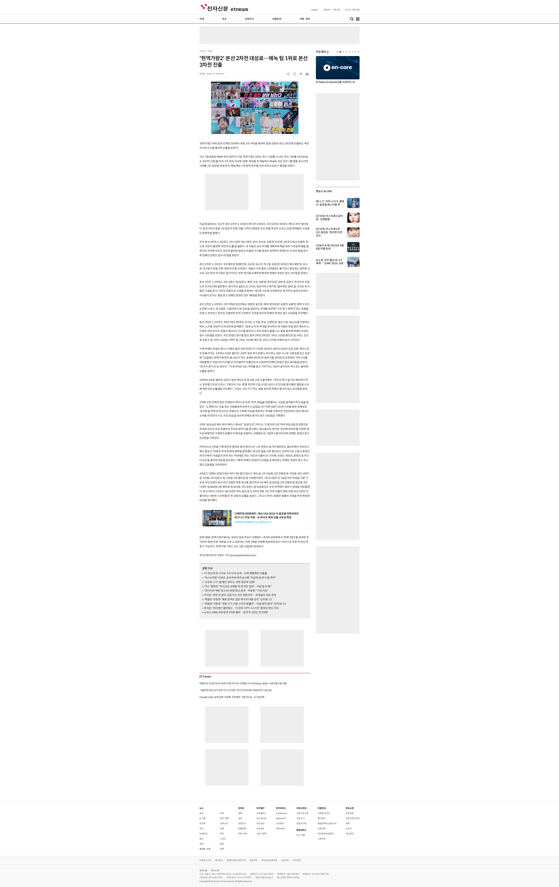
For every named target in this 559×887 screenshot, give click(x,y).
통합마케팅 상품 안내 (327, 823)
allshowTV (281, 818)
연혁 (348, 823)
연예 (201, 19)
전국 (222, 833)
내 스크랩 (300, 835)
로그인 (348, 9)
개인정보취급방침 (326, 833)
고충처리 (322, 838)
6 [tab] (352, 52)
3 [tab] (343, 52)
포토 (224, 19)
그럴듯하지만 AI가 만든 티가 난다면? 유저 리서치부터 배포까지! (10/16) (235, 690)
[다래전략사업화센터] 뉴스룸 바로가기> (253, 522)
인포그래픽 (261, 833)
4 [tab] (346, 52)
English (314, 9)
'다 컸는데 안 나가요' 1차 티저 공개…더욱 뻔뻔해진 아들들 (235, 573)
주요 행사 (322, 51)
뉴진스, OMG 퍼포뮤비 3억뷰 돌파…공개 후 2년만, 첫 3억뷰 (236, 612)
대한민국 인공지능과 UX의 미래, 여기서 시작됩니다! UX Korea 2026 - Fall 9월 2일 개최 (243, 683)
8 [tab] (358, 52)
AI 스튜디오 (261, 818)
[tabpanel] (338, 70)
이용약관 (322, 828)
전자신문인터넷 (353, 818)
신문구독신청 (302, 813)
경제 (201, 843)
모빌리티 (203, 833)
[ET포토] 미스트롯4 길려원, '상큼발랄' (329, 217)
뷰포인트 (260, 828)
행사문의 (322, 818)
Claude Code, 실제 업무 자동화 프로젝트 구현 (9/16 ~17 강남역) (232, 697)
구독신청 (336, 9)
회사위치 (350, 833)
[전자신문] (224, 7)
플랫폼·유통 (204, 849)
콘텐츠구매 (301, 823)
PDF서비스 (281, 828)
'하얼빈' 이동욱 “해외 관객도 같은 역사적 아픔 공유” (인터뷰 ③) (238, 599)
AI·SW (202, 818)
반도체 (202, 823)
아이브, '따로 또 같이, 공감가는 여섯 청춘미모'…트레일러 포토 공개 (240, 595)
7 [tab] (355, 52)
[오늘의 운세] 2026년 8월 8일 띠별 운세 (330, 247)
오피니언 (224, 823)
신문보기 (327, 9)
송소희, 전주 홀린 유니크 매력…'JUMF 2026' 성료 (330, 262)
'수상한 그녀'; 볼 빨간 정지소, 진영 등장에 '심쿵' (229, 582)
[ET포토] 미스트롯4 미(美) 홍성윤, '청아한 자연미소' (329, 232)
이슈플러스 (261, 813)
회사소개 (215, 870)
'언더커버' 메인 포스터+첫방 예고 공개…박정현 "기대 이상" (236, 590)
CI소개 (349, 828)
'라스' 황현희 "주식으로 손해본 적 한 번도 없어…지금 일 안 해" (237, 586)
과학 (222, 813)
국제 (222, 828)
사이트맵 (297, 860)
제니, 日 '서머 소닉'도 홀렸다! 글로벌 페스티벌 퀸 (330, 203)
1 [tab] (337, 52)
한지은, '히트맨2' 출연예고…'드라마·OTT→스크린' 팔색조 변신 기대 (241, 608)
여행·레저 (305, 19)
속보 (201, 813)
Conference (281, 813)
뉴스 (201, 808)
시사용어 (280, 823)
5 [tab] (349, 52)
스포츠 (223, 838)
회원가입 (356, 9)
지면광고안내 (324, 813)
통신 (201, 838)
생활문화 (276, 19)
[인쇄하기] (307, 73)
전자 (201, 828)
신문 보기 (300, 818)
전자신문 (350, 813)
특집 (222, 843)
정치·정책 (224, 818)
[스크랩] (294, 74)
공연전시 (249, 19)
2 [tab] (340, 52)
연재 (222, 849)
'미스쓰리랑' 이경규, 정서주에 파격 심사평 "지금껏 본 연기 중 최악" (240, 577)
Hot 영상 (260, 823)
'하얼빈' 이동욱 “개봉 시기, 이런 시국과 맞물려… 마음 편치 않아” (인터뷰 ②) (245, 603)
